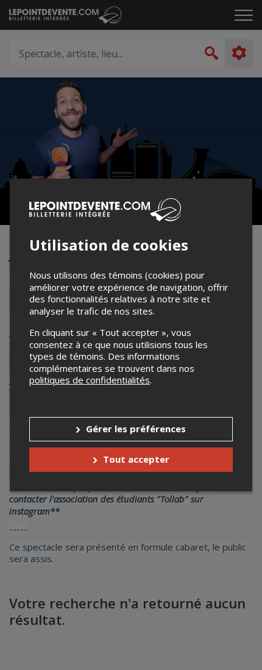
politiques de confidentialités (89, 380)
